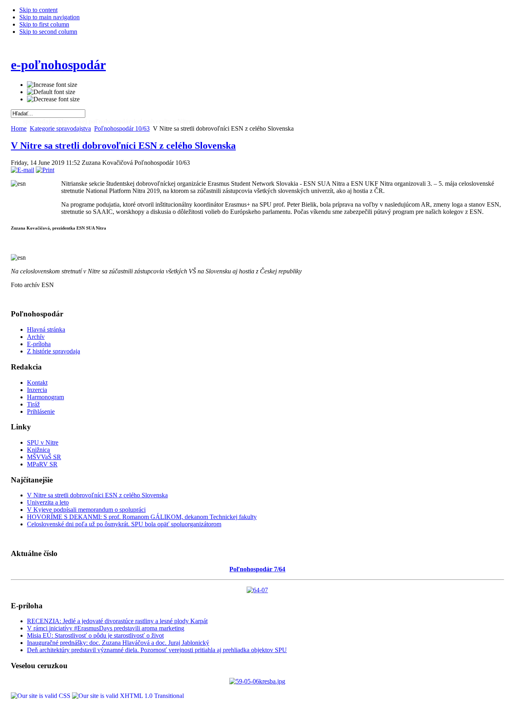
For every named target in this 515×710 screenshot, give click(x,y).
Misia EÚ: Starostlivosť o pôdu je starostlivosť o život (95, 635)
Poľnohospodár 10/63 (122, 128)
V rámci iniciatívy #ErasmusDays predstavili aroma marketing (105, 628)
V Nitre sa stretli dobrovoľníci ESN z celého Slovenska (123, 145)
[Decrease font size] (53, 99)
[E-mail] (22, 169)
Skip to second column (48, 31)
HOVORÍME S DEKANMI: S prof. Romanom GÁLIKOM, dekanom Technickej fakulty (142, 516)
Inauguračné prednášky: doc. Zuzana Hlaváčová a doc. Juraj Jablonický (118, 642)
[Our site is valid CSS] (41, 695)
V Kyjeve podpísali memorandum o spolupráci (86, 509)
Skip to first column (44, 24)
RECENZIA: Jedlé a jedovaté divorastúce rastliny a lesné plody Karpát (117, 621)
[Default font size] (51, 92)
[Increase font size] (52, 84)
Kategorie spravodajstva (60, 128)
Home (19, 128)
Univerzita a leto (48, 502)
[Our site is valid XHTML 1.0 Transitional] (128, 695)
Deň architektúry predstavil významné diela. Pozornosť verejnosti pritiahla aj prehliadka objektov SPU (157, 649)
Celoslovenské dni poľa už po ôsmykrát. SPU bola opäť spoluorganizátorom (124, 524)
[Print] (45, 169)
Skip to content (38, 9)
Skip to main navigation (49, 17)
